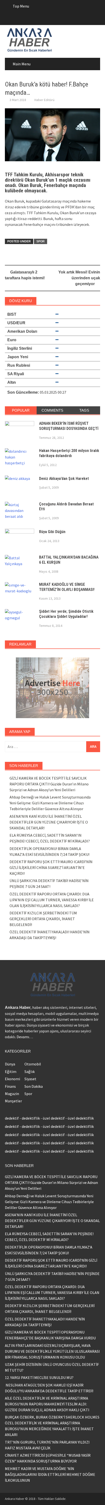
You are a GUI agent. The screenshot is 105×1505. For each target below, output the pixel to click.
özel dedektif (54, 1118)
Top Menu (21, 6)
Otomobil (32, 1064)
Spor (40, 241)
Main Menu (22, 63)
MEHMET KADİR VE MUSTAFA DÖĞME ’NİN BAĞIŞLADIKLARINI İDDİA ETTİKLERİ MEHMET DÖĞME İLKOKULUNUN (50, 1474)
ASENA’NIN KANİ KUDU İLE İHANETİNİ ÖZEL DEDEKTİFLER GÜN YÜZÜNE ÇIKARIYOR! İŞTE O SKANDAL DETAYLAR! (49, 822)
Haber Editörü (44, 100)
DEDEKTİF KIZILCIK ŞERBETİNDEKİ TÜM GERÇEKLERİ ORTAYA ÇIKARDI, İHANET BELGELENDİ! (43, 918)
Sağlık (29, 1071)
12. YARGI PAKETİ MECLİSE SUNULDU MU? (39, 1377)
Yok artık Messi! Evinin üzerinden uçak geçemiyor (79, 278)
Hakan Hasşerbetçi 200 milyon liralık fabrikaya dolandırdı (69, 453)
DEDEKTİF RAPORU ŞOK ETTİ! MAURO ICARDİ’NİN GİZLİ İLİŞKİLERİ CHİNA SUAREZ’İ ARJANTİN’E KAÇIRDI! (51, 867)
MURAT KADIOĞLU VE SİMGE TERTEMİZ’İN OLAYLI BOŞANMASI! (66, 587)
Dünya (10, 1064)
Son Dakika (33, 1086)
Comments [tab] (52, 410)
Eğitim (10, 1071)
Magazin (12, 1093)
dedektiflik (31, 1118)
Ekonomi (12, 1078)
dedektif (12, 1118)
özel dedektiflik (81, 1118)
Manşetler (13, 1100)
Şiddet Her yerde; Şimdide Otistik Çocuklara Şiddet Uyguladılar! (66, 614)
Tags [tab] (84, 410)
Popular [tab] (21, 410)
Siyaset (30, 1078)
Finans (10, 1086)
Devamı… (25, 1036)
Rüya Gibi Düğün (52, 531)
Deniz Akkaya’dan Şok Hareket (64, 478)
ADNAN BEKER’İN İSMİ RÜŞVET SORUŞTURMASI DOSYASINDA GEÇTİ (68, 426)
